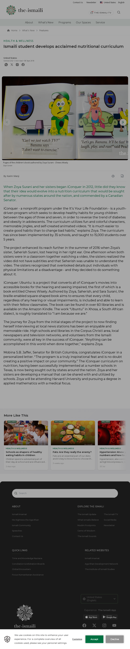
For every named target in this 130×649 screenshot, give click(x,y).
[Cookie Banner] (65, 639)
